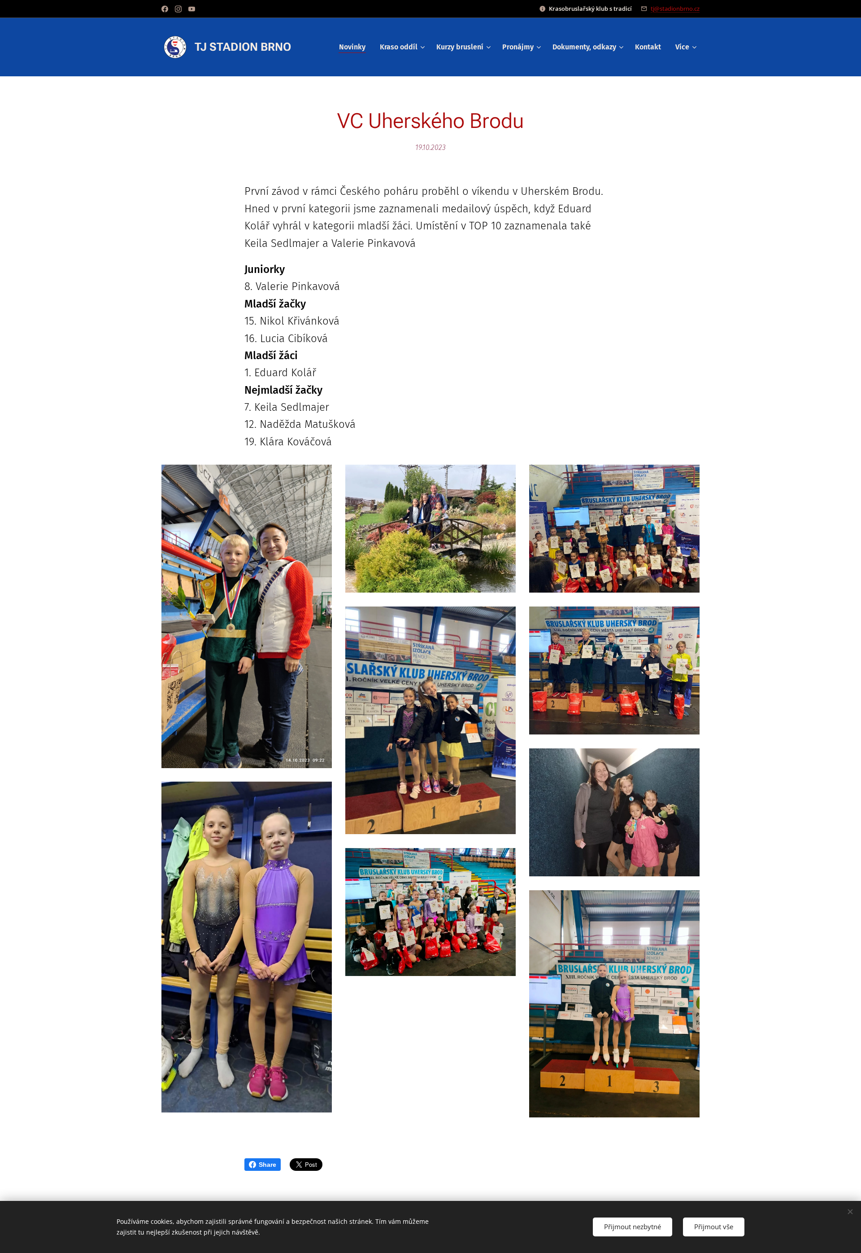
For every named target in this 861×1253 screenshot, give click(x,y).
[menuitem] (355, 47)
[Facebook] (164, 9)
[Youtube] (191, 9)
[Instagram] (178, 9)
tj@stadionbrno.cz (675, 8)
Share (267, 1164)
